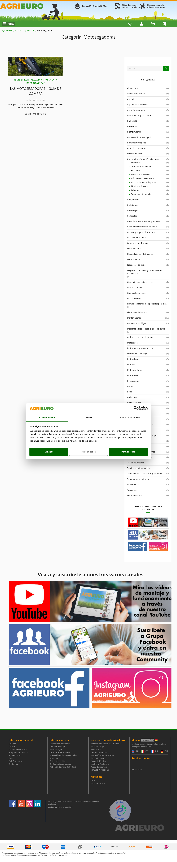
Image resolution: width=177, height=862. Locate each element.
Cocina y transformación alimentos (143, 159)
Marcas (12, 747)
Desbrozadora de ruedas (138, 243)
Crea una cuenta (98, 783)
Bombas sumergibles (136, 142)
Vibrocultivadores (135, 495)
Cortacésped (133, 210)
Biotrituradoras (134, 131)
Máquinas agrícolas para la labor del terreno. (147, 328)
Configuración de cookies (60, 764)
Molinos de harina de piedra (143, 182)
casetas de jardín (134, 153)
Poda (129, 391)
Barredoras (132, 126)
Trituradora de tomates (141, 194)
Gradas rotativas (134, 287)
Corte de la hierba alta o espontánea (35, 80)
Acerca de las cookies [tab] (130, 417)
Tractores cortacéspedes (138, 468)
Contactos (13, 764)
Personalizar (87, 452)
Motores (131, 364)
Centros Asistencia (99, 752)
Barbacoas (132, 121)
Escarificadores (134, 259)
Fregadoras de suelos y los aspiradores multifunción (144, 272)
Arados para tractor (136, 93)
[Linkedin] (38, 811)
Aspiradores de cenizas (137, 104)
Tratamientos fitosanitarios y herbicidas (145, 473)
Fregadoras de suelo (136, 265)
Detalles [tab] (89, 417)
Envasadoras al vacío (140, 174)
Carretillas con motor (136, 148)
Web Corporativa (16, 761)
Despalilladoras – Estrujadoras (140, 254)
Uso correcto (133, 484)
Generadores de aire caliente (140, 282)
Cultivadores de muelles (138, 237)
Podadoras (132, 397)
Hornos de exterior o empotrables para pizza (147, 303)
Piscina (130, 386)
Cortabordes (132, 205)
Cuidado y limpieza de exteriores (141, 232)
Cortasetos (132, 216)
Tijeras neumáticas (135, 462)
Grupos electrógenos (136, 293)
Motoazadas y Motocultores (140, 348)
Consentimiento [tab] (47, 417)
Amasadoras (136, 162)
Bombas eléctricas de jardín (139, 137)
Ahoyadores (132, 88)
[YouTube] (21, 811)
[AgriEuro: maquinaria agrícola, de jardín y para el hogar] (29, 6)
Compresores (133, 199)
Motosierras (132, 375)
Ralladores (135, 190)
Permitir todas (128, 452)
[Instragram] (29, 811)
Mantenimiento (134, 318)
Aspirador (131, 99)
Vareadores (132, 490)
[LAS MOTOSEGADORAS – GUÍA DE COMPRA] (35, 66)
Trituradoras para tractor (138, 479)
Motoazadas (133, 342)
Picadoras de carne (139, 186)
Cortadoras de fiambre (141, 166)
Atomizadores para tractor (139, 115)
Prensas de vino (134, 402)
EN (137, 751)
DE (166, 751)
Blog (11, 758)
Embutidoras (136, 170)
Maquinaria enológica (136, 323)
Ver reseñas (137, 770)
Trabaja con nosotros (18, 749)
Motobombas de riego (137, 353)
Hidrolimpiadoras (134, 298)
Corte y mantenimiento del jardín (142, 226)
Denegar (49, 452)
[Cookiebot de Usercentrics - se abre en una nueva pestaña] (135, 408)
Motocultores (133, 359)
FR (156, 751)
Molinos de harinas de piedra (140, 337)
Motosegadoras (35, 83)
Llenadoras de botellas (137, 312)
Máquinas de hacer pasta (142, 178)
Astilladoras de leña (136, 110)
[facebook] (13, 811)
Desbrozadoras (134, 248)
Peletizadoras (133, 381)
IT (146, 751)
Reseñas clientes (141, 758)
